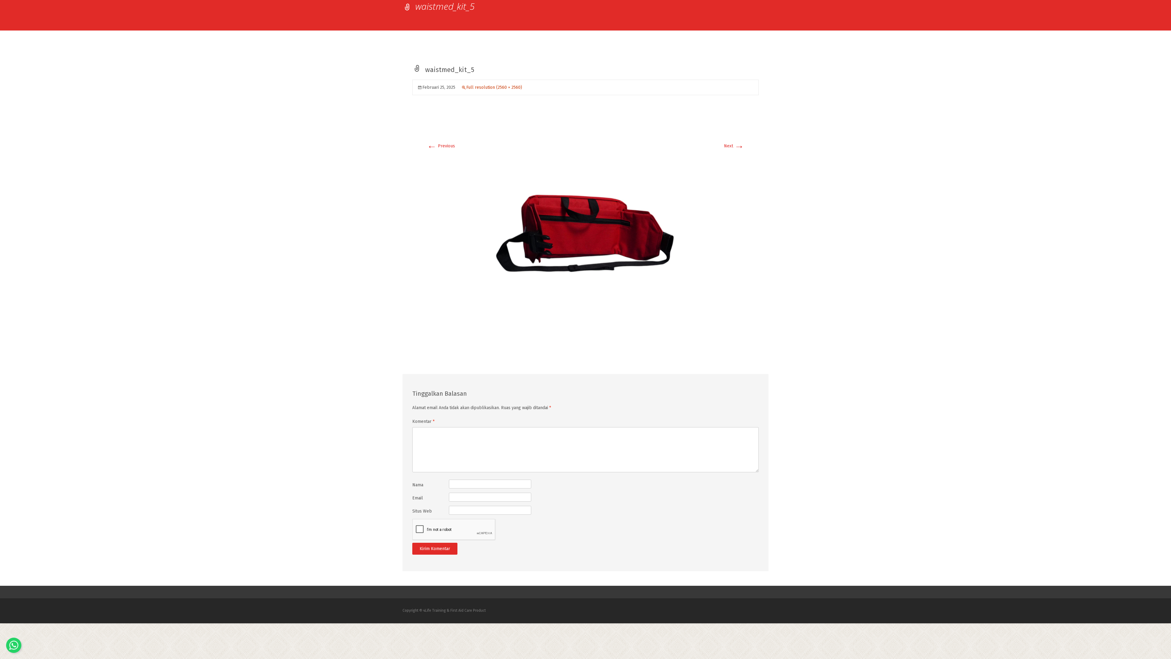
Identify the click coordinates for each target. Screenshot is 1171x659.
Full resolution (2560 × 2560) (494, 87)
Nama (417, 485)
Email (417, 498)
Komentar (423, 421)
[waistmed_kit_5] (585, 231)
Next (734, 146)
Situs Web (422, 511)
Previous (441, 146)
